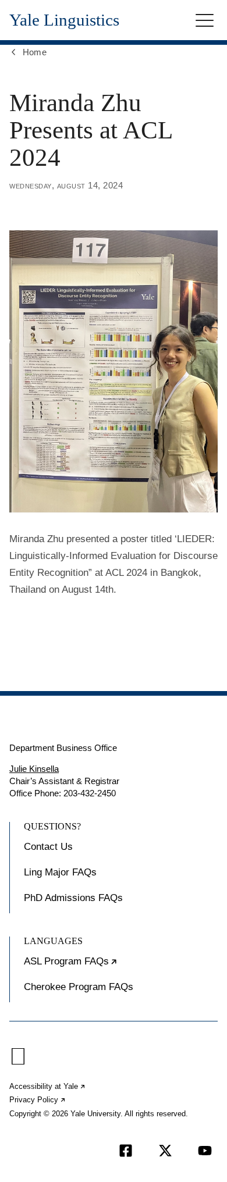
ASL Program (106, 966)
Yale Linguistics (64, 20)
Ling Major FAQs (60, 872)
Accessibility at (47, 1086)
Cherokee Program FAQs (78, 986)
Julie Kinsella (34, 769)
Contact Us (48, 846)
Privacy (37, 1099)
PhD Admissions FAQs (73, 897)
